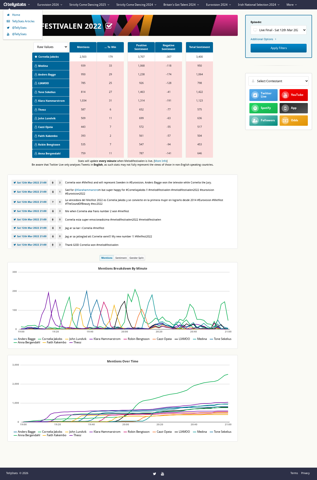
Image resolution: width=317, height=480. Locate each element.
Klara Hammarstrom (51, 100)
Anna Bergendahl (49, 153)
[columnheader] (83, 47)
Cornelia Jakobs (48, 56)
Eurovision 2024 (217, 4)
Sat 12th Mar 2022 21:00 (31, 182)
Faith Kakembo (48, 136)
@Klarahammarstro (86, 190)
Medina (43, 66)
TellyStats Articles (22, 21)
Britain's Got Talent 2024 (179, 4)
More (290, 4)
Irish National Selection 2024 (257, 4)
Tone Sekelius (46, 92)
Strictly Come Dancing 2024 (135, 4)
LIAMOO (43, 83)
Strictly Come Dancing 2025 (88, 4)
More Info (161, 161)
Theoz (42, 109)
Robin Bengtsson (49, 144)
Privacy (305, 473)
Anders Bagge (47, 74)
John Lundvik (46, 118)
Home (15, 15)
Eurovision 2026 (48, 4)
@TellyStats (18, 27)
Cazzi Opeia (45, 127)
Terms (294, 473)
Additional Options (262, 39)
